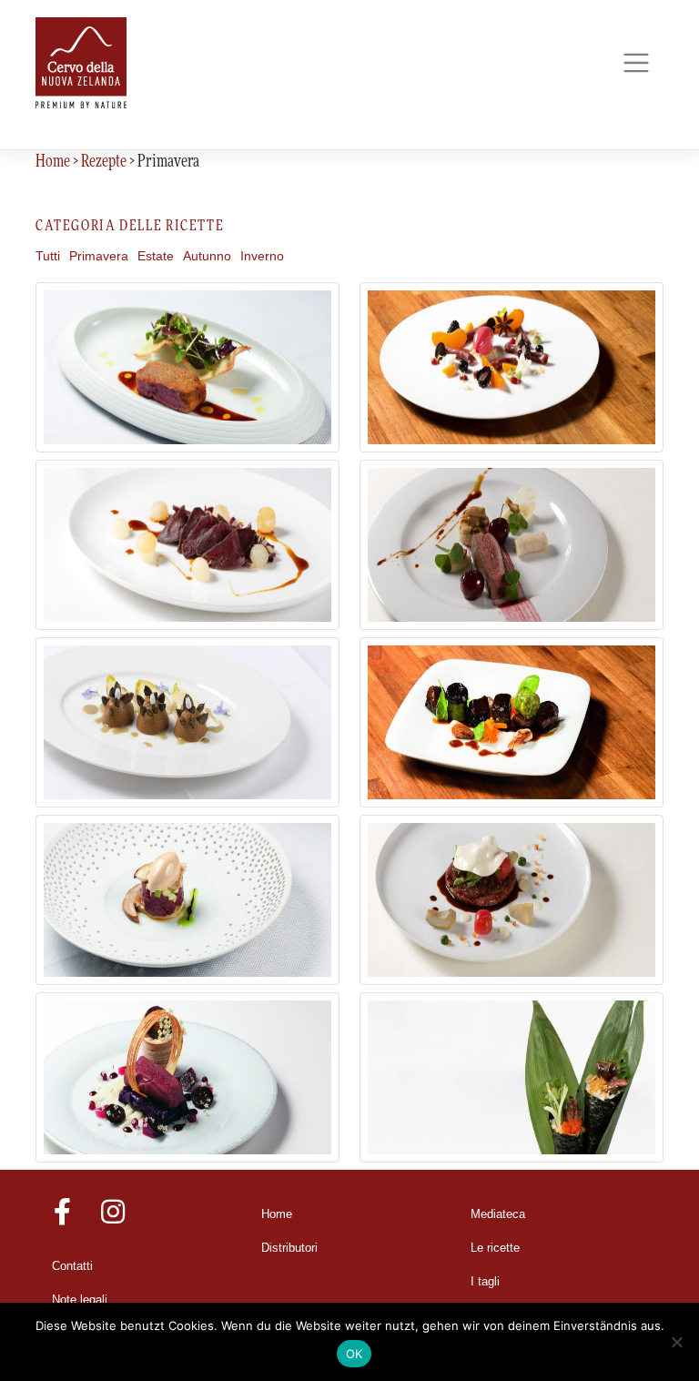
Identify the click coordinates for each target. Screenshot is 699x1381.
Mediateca (498, 1214)
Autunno (207, 256)
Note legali (79, 1300)
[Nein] (676, 1342)
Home (276, 1214)
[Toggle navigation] (636, 63)
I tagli (485, 1281)
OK (354, 1353)
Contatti (72, 1266)
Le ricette (495, 1248)
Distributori (289, 1248)
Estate (155, 256)
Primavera (98, 256)
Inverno (262, 256)
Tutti (47, 256)
